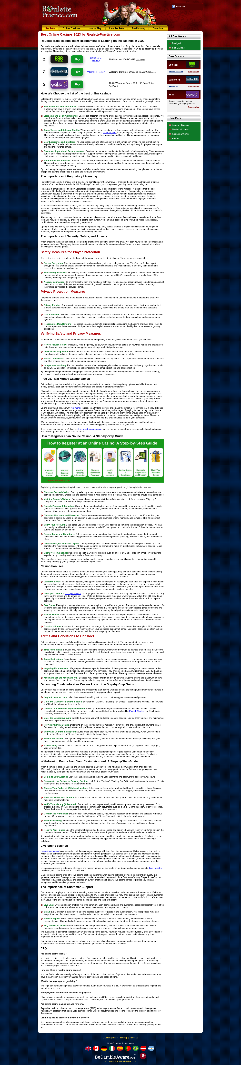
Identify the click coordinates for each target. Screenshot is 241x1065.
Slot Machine (178, 48)
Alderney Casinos (180, 125)
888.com (173, 64)
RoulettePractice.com (126, 1061)
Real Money (138, 28)
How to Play (94, 28)
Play (77, 59)
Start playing (193, 71)
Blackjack (176, 43)
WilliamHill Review (96, 72)
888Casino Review (95, 59)
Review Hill (173, 86)
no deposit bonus (73, 593)
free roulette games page (90, 429)
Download (158, 28)
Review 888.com (176, 71)
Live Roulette (116, 28)
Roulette (50, 28)
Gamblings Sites (110, 1038)
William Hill (175, 79)
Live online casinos (50, 851)
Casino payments (180, 134)
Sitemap (123, 1038)
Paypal (132, 711)
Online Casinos (71, 28)
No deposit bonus (180, 129)
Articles (175, 138)
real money (76, 408)
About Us (134, 1038)
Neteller (140, 711)
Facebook (180, 7)
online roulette (109, 132)
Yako (171, 94)
